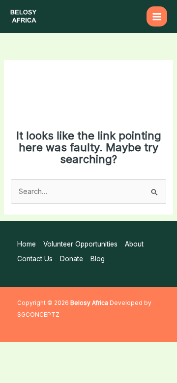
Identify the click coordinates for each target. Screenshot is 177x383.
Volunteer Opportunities (80, 244)
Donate (71, 259)
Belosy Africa (89, 303)
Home (26, 244)
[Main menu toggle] (157, 16)
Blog (97, 259)
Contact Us (35, 259)
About (134, 244)
